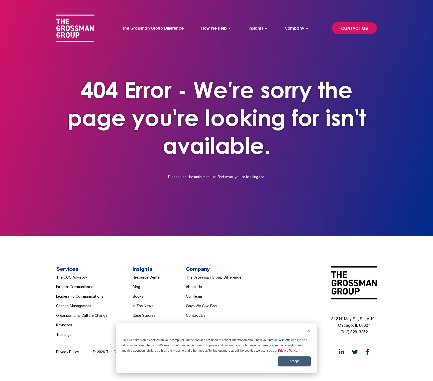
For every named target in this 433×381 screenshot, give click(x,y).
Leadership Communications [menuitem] (79, 296)
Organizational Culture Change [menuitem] (81, 316)
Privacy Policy (287, 350)
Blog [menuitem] (136, 287)
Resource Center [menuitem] (147, 277)
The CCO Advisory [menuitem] (71, 277)
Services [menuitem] (67, 269)
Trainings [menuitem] (63, 335)
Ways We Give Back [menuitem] (202, 306)
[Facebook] (367, 352)
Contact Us (354, 29)
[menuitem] (216, 28)
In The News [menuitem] (143, 306)
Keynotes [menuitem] (64, 325)
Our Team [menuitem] (194, 296)
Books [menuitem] (138, 296)
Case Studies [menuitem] (144, 316)
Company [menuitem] (294, 28)
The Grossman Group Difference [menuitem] (153, 28)
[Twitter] (355, 352)
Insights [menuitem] (256, 28)
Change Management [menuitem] (73, 306)
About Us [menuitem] (194, 287)
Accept (294, 361)
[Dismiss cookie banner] (309, 332)
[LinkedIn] (341, 352)
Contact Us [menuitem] (195, 316)
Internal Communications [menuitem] (76, 287)
